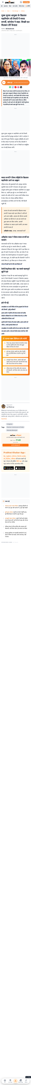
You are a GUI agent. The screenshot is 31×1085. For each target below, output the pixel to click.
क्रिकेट (8, 459)
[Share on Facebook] (13, 87)
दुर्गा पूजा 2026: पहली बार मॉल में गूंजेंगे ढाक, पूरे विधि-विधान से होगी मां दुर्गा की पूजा (15, 353)
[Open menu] (2, 2)
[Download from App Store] (20, 468)
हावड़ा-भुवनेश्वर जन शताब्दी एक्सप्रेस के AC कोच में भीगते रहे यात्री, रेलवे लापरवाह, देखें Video (16, 534)
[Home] (10, 2)
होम (1, 6)
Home (2, 11)
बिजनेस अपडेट (21, 456)
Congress (9, 424)
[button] (15, 67)
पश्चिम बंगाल (21, 6)
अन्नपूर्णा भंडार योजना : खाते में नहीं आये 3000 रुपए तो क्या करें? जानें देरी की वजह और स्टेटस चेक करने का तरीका (16, 362)
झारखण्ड (6, 6)
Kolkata (23, 11)
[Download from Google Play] (9, 468)
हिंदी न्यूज (19, 461)
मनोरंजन (14, 456)
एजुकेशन (8, 456)
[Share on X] (21, 87)
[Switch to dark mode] (21, 2)
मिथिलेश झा (11, 407)
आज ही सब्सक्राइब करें (15, 445)
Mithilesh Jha (10, 28)
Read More (4, 419)
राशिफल (13, 459)
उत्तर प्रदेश (15, 6)
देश (4, 456)
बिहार (10, 6)
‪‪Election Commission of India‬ (15, 427)
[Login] (15, 1081)
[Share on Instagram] (18, 87)
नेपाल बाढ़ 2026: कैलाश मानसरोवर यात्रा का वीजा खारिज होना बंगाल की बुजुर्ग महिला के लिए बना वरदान (16, 345)
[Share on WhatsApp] (10, 87)
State (8, 11)
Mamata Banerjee (12, 430)
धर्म (4, 459)
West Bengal (15, 11)
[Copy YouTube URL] (15, 87)
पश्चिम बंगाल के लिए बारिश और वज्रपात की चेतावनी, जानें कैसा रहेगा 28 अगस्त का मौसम (16, 370)
